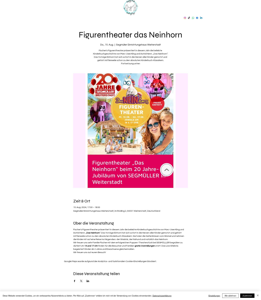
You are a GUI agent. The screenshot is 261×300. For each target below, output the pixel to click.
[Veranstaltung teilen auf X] (81, 281)
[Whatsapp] (193, 18)
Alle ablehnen (230, 295)
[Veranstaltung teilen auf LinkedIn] (88, 281)
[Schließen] (257, 295)
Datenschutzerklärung (162, 295)
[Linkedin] (201, 18)
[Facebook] (197, 18)
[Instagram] (185, 18)
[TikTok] (189, 18)
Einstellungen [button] (214, 295)
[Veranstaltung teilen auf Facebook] (74, 281)
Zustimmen (247, 295)
